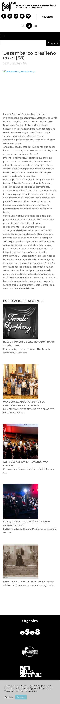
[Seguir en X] (9, 16)
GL (23, 26)
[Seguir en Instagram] (16, 16)
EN (35, 26)
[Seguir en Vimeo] (28, 16)
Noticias (21, 63)
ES (29, 26)
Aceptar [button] (21, 697)
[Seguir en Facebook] (3, 16)
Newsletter (48, 16)
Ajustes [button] (9, 697)
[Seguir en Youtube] (22, 16)
